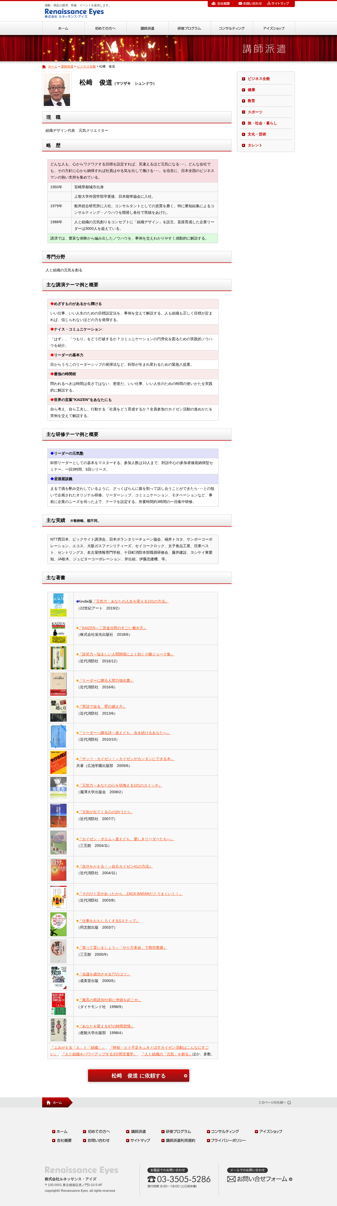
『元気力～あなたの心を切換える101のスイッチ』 (120, 785)
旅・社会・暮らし (262, 123)
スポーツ (255, 112)
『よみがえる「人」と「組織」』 (78, 1047)
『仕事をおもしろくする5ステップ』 (109, 921)
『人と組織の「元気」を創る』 (166, 1054)
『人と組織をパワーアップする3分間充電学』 (99, 1054)
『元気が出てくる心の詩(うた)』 (105, 812)
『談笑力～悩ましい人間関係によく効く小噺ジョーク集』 (126, 654)
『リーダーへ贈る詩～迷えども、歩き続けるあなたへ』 (124, 733)
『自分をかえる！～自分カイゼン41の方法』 (115, 866)
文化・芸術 (257, 134)
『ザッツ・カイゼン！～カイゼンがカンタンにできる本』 (126, 759)
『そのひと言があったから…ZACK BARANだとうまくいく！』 (130, 894)
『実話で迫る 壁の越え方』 (102, 706)
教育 (251, 101)
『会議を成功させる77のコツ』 (104, 974)
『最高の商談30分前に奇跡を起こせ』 (110, 1000)
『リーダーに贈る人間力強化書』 (106, 680)
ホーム (52, 66)
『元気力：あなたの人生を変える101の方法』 (130, 601)
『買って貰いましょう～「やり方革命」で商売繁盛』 (122, 947)
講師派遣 (67, 66)
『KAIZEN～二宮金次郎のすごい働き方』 (112, 628)
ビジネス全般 (86, 66)
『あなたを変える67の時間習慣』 (106, 1026)
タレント (255, 145)
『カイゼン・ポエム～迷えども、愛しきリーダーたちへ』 (126, 839)
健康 (251, 90)
